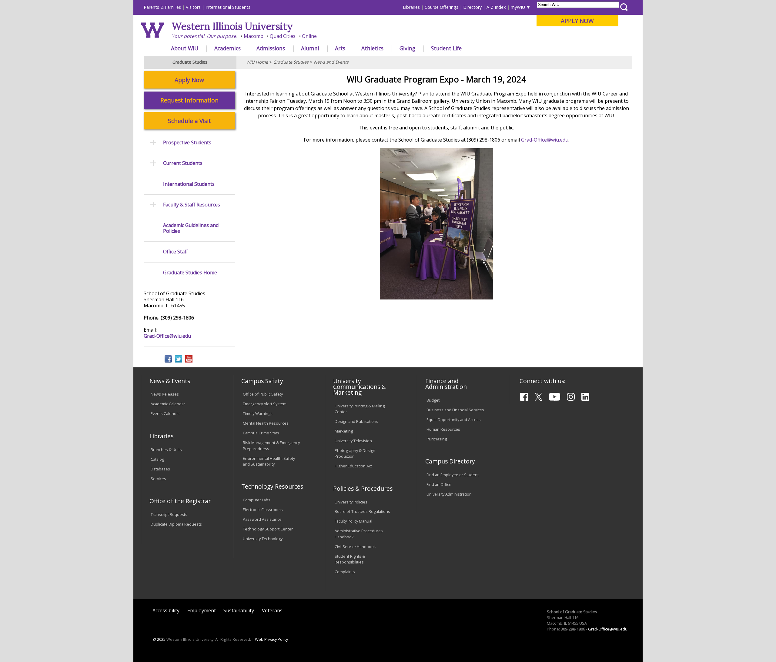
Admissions (270, 48)
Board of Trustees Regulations (362, 511)
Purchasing (436, 439)
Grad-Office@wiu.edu (544, 139)
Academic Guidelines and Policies (191, 228)
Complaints (345, 571)
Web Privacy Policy (271, 639)
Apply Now (189, 80)
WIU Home (257, 62)
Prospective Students (187, 142)
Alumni (310, 48)
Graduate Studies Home (190, 273)
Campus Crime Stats (261, 433)
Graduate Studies (291, 62)
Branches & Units (166, 449)
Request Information (189, 100)
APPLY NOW (577, 21)
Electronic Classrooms (263, 509)
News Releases (165, 394)
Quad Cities (283, 36)
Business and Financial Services (455, 410)
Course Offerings (441, 7)
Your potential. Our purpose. (204, 36)
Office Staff (175, 252)
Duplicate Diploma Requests (176, 524)
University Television (353, 440)
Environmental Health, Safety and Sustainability (269, 461)
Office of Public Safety (263, 394)
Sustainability (238, 610)
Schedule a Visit (189, 121)
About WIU (184, 48)
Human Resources (443, 429)
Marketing (344, 431)
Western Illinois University (232, 26)
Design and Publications (356, 421)
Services (158, 478)
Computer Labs (256, 500)
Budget (433, 400)
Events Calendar (165, 413)
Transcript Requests (169, 514)
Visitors (193, 7)
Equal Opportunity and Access (453, 419)
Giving (407, 48)
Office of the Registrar (180, 501)
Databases (160, 469)
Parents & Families (162, 7)
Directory (472, 7)
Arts (340, 48)
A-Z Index (496, 7)
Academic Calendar (168, 403)
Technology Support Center (268, 529)
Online (309, 36)
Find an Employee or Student (452, 474)
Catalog (157, 459)
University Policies (351, 502)
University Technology (263, 538)
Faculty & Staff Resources (191, 205)
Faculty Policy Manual (353, 521)
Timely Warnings (258, 413)
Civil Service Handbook (355, 546)
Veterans (272, 610)
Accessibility (165, 610)
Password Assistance (262, 519)
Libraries (411, 7)
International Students (228, 7)
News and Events (331, 62)
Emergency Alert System (264, 403)
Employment (201, 610)
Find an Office (438, 484)
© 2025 (159, 639)
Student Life (446, 48)
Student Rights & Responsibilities (350, 559)
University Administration (449, 494)
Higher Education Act (353, 466)
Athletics (372, 48)
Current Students (182, 163)
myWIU (518, 7)
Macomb (253, 36)
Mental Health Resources (266, 423)
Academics (227, 48)
